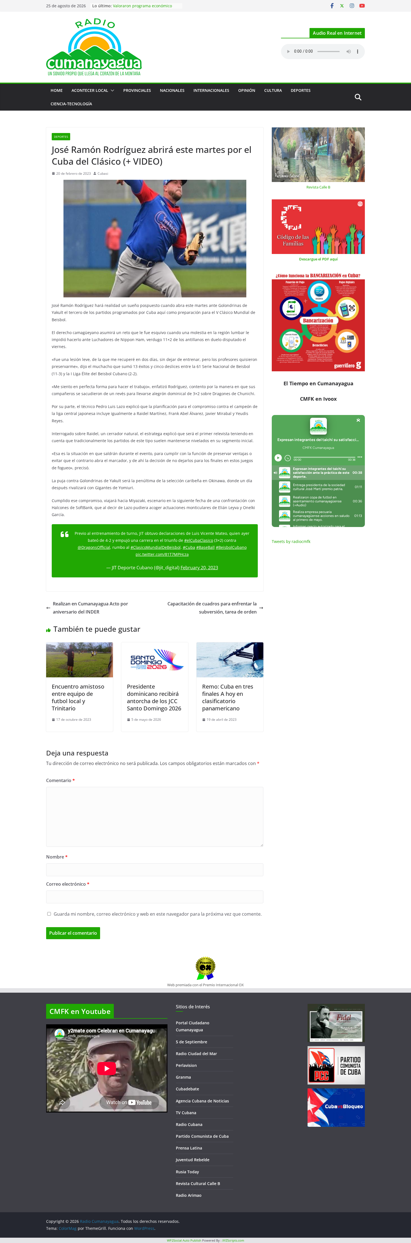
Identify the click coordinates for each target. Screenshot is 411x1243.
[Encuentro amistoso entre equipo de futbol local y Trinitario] (79, 646)
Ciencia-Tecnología (71, 103)
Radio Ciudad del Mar (196, 1053)
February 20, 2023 (199, 568)
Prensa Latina (189, 1148)
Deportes (301, 90)
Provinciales (137, 90)
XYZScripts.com (233, 1240)
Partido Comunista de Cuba (202, 1136)
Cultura (273, 90)
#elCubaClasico (198, 540)
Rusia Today (187, 1171)
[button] (111, 90)
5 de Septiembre (191, 1041)
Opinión (246, 90)
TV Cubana (186, 1112)
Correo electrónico (67, 884)
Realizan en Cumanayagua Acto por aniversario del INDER (90, 608)
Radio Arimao (189, 1195)
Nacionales (172, 90)
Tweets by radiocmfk (291, 541)
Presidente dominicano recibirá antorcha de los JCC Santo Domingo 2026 (154, 697)
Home (57, 90)
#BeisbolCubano (231, 547)
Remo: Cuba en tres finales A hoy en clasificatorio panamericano (227, 697)
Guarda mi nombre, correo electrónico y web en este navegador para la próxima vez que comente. (158, 914)
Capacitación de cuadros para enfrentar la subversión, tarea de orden (212, 608)
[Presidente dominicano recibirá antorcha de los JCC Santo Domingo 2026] (154, 646)
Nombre (57, 857)
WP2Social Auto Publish (184, 1240)
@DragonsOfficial (94, 547)
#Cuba (189, 547)
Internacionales (211, 90)
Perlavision (186, 1065)
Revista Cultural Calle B (198, 1183)
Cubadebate (187, 1089)
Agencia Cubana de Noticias (202, 1101)
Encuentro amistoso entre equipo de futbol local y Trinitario (78, 697)
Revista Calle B (318, 187)
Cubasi (103, 173)
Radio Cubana (189, 1124)
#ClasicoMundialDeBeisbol (156, 547)
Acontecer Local (90, 90)
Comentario (60, 780)
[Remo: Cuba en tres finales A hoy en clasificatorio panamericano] (230, 646)
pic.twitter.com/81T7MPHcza (162, 554)
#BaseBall (205, 547)
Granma (183, 1077)
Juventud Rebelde (192, 1159)
